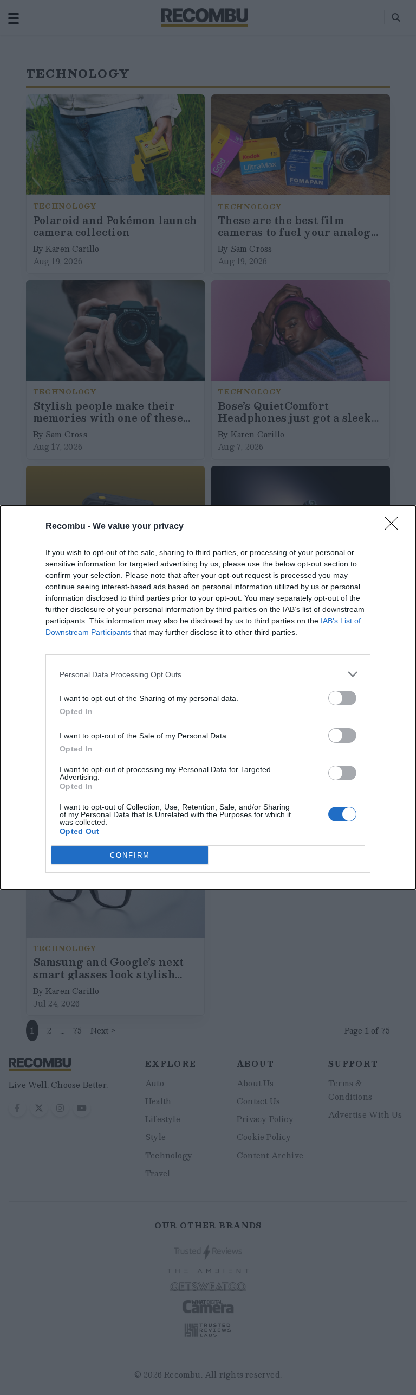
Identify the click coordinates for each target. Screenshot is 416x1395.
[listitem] (208, 674)
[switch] (342, 698)
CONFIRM (130, 855)
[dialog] (208, 697)
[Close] (395, 527)
